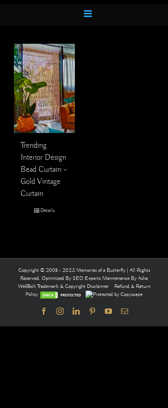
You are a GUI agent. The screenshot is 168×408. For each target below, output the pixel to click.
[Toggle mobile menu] (88, 13)
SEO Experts (87, 278)
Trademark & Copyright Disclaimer (73, 286)
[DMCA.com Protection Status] (61, 294)
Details (47, 210)
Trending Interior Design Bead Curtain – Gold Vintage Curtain (44, 170)
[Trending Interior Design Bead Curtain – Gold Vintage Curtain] (44, 88)
